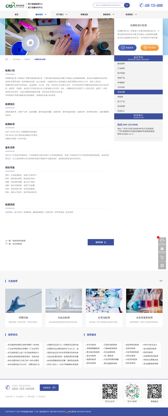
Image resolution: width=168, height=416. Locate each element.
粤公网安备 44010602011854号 (79, 412)
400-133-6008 (154, 5)
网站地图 (31, 397)
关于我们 (60, 14)
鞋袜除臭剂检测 (19, 241)
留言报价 (152, 48)
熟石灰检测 (130, 363)
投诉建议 (20, 397)
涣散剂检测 (130, 348)
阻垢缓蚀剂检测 (132, 345)
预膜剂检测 (91, 359)
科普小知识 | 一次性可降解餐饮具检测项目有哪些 (62, 365)
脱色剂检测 (91, 363)
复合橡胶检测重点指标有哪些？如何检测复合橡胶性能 (23, 346)
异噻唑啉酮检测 (93, 348)
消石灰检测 (130, 356)
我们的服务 (17, 59)
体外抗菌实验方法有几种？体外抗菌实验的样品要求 (23, 361)
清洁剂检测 (17, 244)
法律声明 (9, 397)
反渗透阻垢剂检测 (150, 356)
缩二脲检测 (108, 356)
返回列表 (99, 242)
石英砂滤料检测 (110, 345)
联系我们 (129, 14)
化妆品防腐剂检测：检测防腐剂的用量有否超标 (62, 357)
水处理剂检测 (131, 359)
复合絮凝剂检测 (149, 349)
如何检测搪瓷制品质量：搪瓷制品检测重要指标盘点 (62, 361)
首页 (16, 14)
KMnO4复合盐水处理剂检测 (150, 346)
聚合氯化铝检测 (93, 352)
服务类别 (39, 14)
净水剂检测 (91, 345)
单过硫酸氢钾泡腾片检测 (150, 365)
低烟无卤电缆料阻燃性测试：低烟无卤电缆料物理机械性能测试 (23, 357)
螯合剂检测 (91, 356)
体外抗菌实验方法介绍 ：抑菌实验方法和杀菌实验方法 (24, 365)
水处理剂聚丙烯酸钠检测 (111, 360)
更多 (161, 281)
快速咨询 (129, 48)
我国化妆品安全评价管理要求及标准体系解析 (62, 354)
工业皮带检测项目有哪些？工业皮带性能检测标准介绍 (23, 350)
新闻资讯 (107, 14)
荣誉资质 (84, 14)
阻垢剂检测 (148, 352)
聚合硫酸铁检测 (110, 363)
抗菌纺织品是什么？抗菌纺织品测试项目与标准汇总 (62, 346)
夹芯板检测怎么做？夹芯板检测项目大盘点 (23, 354)
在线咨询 (46, 388)
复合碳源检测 (109, 352)
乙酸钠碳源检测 (110, 348)
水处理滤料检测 (132, 352)
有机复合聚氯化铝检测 (150, 361)
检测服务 (27, 59)
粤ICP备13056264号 (57, 412)
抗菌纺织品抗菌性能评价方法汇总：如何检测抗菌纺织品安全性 (62, 350)
